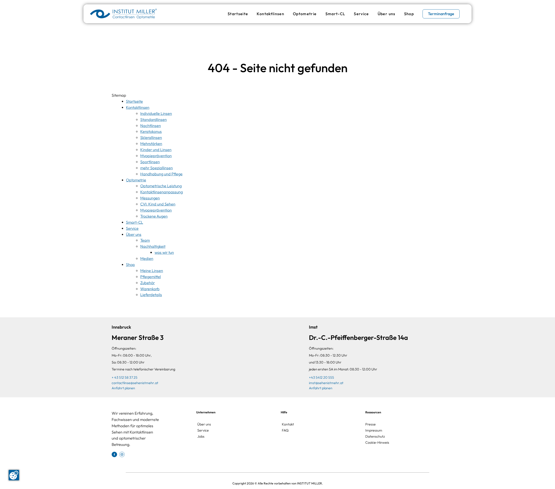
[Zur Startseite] (123, 14)
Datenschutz (375, 436)
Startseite (238, 13)
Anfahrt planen (123, 388)
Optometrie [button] (305, 13)
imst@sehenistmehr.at (326, 383)
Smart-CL (335, 13)
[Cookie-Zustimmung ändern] (14, 475)
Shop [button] (409, 13)
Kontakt (288, 424)
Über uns (204, 424)
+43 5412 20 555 (321, 377)
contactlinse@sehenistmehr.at (135, 383)
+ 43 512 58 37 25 (124, 377)
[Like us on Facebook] (114, 454)
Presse (370, 424)
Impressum (373, 430)
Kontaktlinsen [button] (270, 13)
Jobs (200, 436)
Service (361, 13)
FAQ (285, 430)
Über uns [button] (386, 13)
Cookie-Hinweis (377, 442)
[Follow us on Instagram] (122, 454)
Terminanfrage (441, 13)
